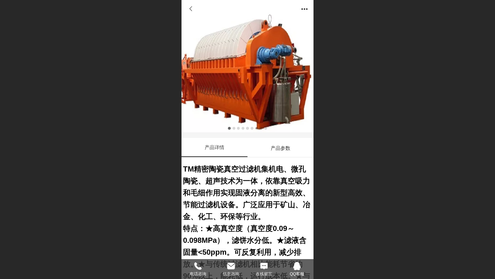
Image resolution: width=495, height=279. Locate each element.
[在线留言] (264, 265)
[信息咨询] (231, 265)
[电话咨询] (198, 265)
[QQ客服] (297, 265)
